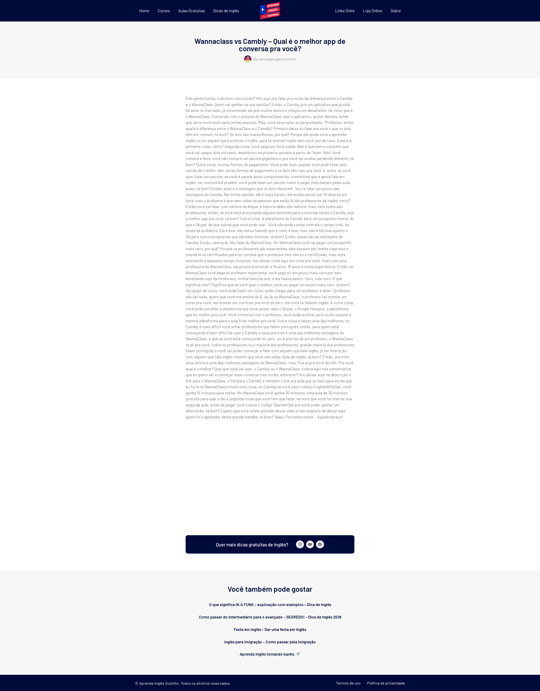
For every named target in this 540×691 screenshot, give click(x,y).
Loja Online (372, 10)
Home (144, 10)
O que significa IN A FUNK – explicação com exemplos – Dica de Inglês (270, 604)
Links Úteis (345, 10)
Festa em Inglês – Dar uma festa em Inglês (270, 629)
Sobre (396, 10)
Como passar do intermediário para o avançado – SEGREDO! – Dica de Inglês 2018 (270, 616)
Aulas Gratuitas (191, 10)
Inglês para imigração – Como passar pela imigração (270, 641)
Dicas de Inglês (226, 10)
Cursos (164, 10)
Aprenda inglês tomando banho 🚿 (270, 654)
